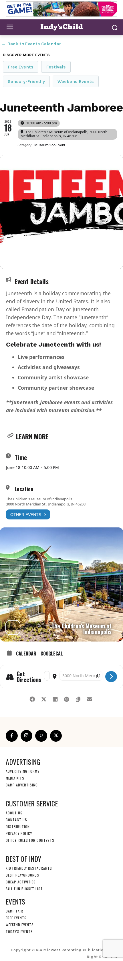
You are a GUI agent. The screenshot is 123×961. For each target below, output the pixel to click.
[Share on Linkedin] (55, 698)
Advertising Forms (23, 771)
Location (24, 489)
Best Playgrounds (22, 875)
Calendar (26, 653)
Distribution (18, 826)
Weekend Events (75, 81)
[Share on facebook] (32, 698)
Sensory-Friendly (26, 81)
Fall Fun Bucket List (24, 888)
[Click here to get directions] (111, 676)
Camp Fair (14, 911)
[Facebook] (12, 736)
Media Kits (15, 778)
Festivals (56, 67)
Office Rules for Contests (30, 840)
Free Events (20, 67)
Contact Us (16, 819)
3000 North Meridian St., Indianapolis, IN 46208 (46, 504)
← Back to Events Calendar (31, 43)
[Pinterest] (41, 736)
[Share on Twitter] (44, 698)
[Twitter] (56, 736)
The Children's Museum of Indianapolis (39, 498)
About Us (14, 812)
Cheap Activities (21, 881)
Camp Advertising (22, 784)
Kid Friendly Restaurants (29, 868)
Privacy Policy (19, 833)
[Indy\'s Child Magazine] (61, 27)
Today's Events (19, 931)
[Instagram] (27, 736)
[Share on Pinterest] (66, 698)
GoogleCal (52, 653)
